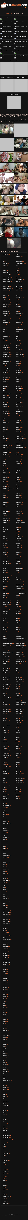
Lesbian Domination (20, 641)
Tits (3, 1178)
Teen (4, 1128)
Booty (4, 497)
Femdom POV (18, 356)
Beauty (4, 434)
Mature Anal (18, 713)
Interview (17, 570)
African (4, 268)
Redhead (5, 932)
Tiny (4, 1164)
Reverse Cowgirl (6, 939)
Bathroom (5, 429)
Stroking (4, 1092)
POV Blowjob (5, 823)
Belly (4, 440)
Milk (16, 727)
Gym (17, 484)
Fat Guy (17, 340)
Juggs (17, 600)
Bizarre (4, 468)
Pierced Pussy (6, 855)
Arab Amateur (5, 336)
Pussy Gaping (6, 912)
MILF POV (18, 684)
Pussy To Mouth (6, 926)
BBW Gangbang (6, 393)
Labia (17, 616)
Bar (3, 420)
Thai (4, 1144)
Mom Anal (5, 741)
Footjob (17, 390)
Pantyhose (5, 830)
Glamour (17, 459)
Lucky (17, 670)
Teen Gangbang (6, 1135)
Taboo (4, 1114)
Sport (4, 1062)
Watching (18, 753)
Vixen (17, 744)
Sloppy (4, 1026)
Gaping (17, 429)
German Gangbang (20, 438)
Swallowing (5, 1105)
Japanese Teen (19, 590)
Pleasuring (5, 869)
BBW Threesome (6, 397)
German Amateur (19, 434)
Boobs (4, 493)
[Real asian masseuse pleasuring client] (21, 68)
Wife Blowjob (18, 773)
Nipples (4, 778)
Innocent (17, 556)
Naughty (4, 771)
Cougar (4, 629)
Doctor (4, 718)
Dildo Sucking (6, 711)
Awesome (5, 386)
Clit (3, 588)
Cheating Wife (6, 563)
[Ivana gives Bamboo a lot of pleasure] (21, 38)
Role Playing (5, 946)
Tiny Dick (5, 1167)
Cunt (4, 691)
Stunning (5, 1098)
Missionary (5, 730)
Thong (4, 1148)
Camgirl (4, 540)
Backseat (5, 409)
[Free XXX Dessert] (7, 200)
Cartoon (4, 547)
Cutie (4, 693)
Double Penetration (20, 263)
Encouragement (19, 297)
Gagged (17, 420)
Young (17, 798)
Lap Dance (18, 622)
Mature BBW (18, 716)
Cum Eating (5, 661)
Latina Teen (18, 629)
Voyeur (17, 748)
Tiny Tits (4, 1169)
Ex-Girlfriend (18, 309)
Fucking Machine (19, 411)
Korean (17, 613)
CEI (3, 534)
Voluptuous (18, 746)
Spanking (5, 1055)
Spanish (4, 1053)
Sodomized (5, 1042)
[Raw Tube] (21, 130)
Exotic (17, 311)
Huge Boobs (18, 538)
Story (4, 1073)
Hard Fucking (18, 502)
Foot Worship (18, 388)
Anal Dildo (5, 309)
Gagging (17, 422)
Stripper (4, 1087)
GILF (17, 418)
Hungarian (18, 545)
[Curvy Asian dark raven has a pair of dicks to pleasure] (7, 85)
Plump (4, 873)
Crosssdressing (6, 645)
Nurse (4, 782)
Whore (17, 766)
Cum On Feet (5, 677)
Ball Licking (5, 413)
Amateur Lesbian (6, 281)
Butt (3, 527)
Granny (17, 479)
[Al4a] (21, 211)
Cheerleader (5, 565)
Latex (17, 625)
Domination (5, 725)
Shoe (4, 998)
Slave (4, 1021)
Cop (4, 620)
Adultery (4, 265)
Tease (4, 1126)
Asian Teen (5, 363)
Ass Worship (5, 377)
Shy (3, 1010)
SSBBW (4, 969)
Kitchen (17, 609)
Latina (17, 627)
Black (4, 470)
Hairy (17, 488)
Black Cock (5, 472)
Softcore (4, 1044)
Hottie (17, 534)
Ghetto (17, 450)
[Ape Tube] (21, 168)
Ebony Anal (18, 281)
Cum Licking (5, 670)
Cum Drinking (6, 659)
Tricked (4, 1194)
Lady (17, 620)
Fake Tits (17, 331)
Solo (4, 1046)
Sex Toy (4, 989)
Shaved (4, 996)
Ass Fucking (5, 368)
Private (4, 891)
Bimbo (4, 461)
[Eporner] (7, 189)
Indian (17, 554)
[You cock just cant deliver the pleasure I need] (7, 19)
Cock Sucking (6, 604)
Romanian (5, 948)
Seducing (5, 980)
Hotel (17, 531)
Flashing (17, 381)
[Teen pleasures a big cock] (7, 23)
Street (4, 1085)
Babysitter (5, 404)
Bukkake (4, 513)
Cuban (4, 647)
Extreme (17, 318)
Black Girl (5, 475)
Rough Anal (5, 955)
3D (3, 256)
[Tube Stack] (21, 189)
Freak (17, 395)
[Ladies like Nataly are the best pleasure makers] (21, 48)
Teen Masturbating (7, 1139)
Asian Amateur (6, 343)
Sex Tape (5, 987)
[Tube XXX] (21, 221)
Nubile (4, 780)
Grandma (18, 475)
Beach (4, 431)
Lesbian (17, 634)
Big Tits (4, 454)
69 (3, 261)
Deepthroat (5, 704)
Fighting (17, 361)
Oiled (4, 791)
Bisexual (4, 463)
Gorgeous (18, 470)
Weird (17, 757)
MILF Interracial (19, 681)
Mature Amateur (19, 711)
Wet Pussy (18, 762)
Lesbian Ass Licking (20, 638)
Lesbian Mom (18, 652)
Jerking (17, 595)
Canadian (5, 543)
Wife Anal (18, 771)
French (17, 397)
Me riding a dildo (7, 60)
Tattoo (4, 1121)
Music (4, 762)
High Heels (18, 511)
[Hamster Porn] (14, 5)
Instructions (18, 561)
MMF (17, 686)
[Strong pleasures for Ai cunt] (21, 28)
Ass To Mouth (5, 374)
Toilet (4, 1183)
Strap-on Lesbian (6, 1082)
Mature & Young (19, 709)
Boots (4, 495)
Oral (4, 803)
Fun (16, 413)
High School (18, 513)
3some (4, 258)
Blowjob (4, 486)
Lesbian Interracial (19, 647)
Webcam (17, 755)
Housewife (18, 536)
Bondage (5, 490)
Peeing (4, 839)
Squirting (5, 1069)
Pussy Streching (6, 923)
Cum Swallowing (6, 681)
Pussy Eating (5, 910)
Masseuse (18, 697)
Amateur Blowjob (6, 274)
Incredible (18, 552)
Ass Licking (5, 370)
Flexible (17, 384)
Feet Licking (18, 349)
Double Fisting (19, 261)
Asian (4, 340)
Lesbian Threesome (20, 661)
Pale (4, 826)
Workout (17, 789)
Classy (4, 586)
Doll (3, 722)
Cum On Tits (5, 679)
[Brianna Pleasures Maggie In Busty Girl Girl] (7, 28)
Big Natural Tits (6, 452)
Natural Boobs (6, 766)
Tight (4, 1158)
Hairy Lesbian (18, 490)
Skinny (4, 1014)
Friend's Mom (18, 406)
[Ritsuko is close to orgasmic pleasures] (21, 19)
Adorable (5, 263)
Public (4, 896)
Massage (17, 695)
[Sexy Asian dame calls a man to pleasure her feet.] (21, 33)
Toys (4, 1192)
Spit (3, 1060)
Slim (4, 1023)
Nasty (4, 764)
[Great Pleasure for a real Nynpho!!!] (21, 53)
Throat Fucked (6, 1153)
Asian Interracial (6, 354)
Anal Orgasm (5, 318)
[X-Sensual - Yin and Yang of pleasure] (7, 33)
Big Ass (4, 443)
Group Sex (18, 481)
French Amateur (19, 399)
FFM (16, 320)
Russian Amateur (6, 962)
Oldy (4, 800)
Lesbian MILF (18, 650)
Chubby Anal (5, 577)
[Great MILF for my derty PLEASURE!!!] (7, 53)
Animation (5, 327)
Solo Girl (4, 1048)
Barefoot (4, 424)
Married (17, 693)
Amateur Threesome (7, 288)
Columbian (5, 613)
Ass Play (4, 372)
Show (4, 1005)
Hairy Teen (18, 495)
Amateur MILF (6, 283)
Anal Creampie (6, 304)
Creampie (5, 638)
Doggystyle (5, 720)
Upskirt (17, 735)
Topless (4, 1189)
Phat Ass (4, 851)
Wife (16, 769)
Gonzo (17, 468)
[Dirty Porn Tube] (7, 221)
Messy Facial (18, 720)
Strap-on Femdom (6, 1080)
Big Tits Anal (5, 456)
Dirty (4, 713)
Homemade (18, 520)
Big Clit (4, 447)
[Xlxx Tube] (7, 232)
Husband (17, 547)
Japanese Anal (19, 581)
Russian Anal (5, 964)
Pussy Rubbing (6, 921)
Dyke (17, 274)
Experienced (18, 313)
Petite (4, 848)
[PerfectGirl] (7, 157)
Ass (3, 365)
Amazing (4, 293)
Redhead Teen (6, 935)
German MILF (18, 440)
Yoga (17, 796)
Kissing (17, 606)
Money (4, 748)
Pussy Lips (5, 916)
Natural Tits (5, 769)
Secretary (5, 978)
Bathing (4, 427)
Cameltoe (5, 538)
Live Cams (18, 666)
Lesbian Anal (18, 636)
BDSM (4, 399)
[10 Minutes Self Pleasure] (21, 23)
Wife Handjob (18, 775)
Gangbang (18, 427)
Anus (4, 331)
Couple (4, 631)
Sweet (4, 1107)
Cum (4, 654)
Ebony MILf (18, 288)
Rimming (5, 944)
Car (3, 545)
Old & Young (5, 794)
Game (17, 424)
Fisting (17, 377)
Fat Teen (17, 345)
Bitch (4, 465)
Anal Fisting (5, 313)
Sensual (4, 985)
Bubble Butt (5, 511)
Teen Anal (5, 1130)
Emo (17, 295)
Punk (4, 903)
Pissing (4, 864)
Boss (4, 500)
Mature (17, 706)
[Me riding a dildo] (7, 68)
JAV (16, 575)
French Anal (18, 402)
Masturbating (18, 700)
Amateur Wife (5, 290)
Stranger (4, 1076)
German (17, 431)
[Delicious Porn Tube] (7, 211)
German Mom (18, 443)
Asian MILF (5, 359)
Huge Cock (18, 540)
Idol (16, 550)
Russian (4, 960)
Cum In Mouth (6, 666)
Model (4, 737)
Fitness (17, 379)
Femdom (17, 352)
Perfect (4, 844)
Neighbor (5, 773)
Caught (4, 554)
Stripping (5, 1089)
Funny (17, 415)
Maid (17, 688)
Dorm (17, 254)
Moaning (4, 735)
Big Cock (5, 450)
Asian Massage (6, 361)
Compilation (5, 616)
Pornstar (4, 878)
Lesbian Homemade (20, 645)
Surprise (4, 1103)
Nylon (4, 787)
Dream (17, 265)
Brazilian (4, 504)
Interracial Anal (19, 568)
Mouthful (4, 757)
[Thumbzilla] (14, 243)
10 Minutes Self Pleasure (21, 21)
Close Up (5, 593)
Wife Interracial (19, 780)
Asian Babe (5, 347)
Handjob (17, 497)
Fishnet (17, 374)
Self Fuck (5, 982)
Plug (4, 871)
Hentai (17, 506)
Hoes (17, 515)
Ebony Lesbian (19, 286)
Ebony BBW (18, 283)
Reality (4, 930)
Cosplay (4, 622)
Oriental (4, 812)
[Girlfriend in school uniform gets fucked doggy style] (7, 38)
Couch (4, 627)
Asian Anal (5, 345)
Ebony (17, 277)
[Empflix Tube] (21, 143)
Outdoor (4, 814)
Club (4, 597)
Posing (4, 882)
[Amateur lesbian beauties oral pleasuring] (14, 102)
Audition (4, 381)
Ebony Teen (18, 290)
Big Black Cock (6, 445)
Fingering (18, 368)
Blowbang (5, 484)
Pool (4, 876)
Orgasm (4, 807)
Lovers (17, 668)
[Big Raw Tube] (7, 144)
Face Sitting (18, 324)
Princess (4, 889)
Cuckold (4, 650)
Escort (17, 302)
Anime (4, 329)
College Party (5, 611)
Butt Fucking (5, 529)
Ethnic (17, 304)
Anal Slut (5, 320)
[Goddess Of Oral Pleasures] (7, 48)
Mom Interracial (6, 744)
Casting (4, 552)
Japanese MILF (19, 588)
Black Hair (5, 477)
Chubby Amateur (6, 575)
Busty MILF (5, 522)
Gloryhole (18, 463)
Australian (5, 384)
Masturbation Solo (19, 704)
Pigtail (4, 860)
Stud (4, 1094)
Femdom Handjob (19, 354)
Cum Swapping (6, 684)
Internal (17, 563)
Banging (4, 418)
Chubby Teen (5, 579)
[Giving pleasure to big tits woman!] (7, 57)
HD (16, 486)
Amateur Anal (5, 272)
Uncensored (5, 1203)
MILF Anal (18, 677)
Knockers (18, 611)
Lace (17, 618)
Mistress (4, 732)
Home (17, 518)
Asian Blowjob (6, 349)
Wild (16, 785)
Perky (4, 846)
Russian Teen (6, 966)
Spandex (5, 1051)
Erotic (17, 299)
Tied (4, 1155)
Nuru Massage (6, 785)
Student (4, 1096)
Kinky (17, 604)
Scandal (4, 971)
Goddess (17, 465)
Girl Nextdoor (18, 454)
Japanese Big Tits (19, 584)
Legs (17, 631)
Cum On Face (6, 675)
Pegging (4, 841)
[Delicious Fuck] (21, 200)
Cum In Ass (5, 663)
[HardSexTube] (21, 157)
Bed (3, 436)
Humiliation (18, 543)
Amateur (4, 270)
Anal (4, 297)
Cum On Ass (5, 672)
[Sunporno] (21, 178)
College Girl (5, 609)
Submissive (5, 1101)
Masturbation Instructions (21, 702)
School (4, 973)
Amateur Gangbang (7, 277)
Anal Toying (5, 322)
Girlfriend (17, 456)
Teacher (4, 1123)
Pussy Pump (5, 919)
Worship (17, 791)
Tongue (4, 1185)
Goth (17, 472)
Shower (4, 1007)
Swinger (4, 1110)
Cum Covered (6, 656)
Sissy (4, 1012)
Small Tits (5, 1030)
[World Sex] (21, 232)
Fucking (17, 409)
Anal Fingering (6, 311)
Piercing (4, 857)
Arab (4, 334)
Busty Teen (5, 525)
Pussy (4, 905)
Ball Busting (5, 411)
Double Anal (18, 256)
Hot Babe (18, 529)
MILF (17, 675)
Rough (4, 953)
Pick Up (4, 853)
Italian (17, 572)
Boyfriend (5, 502)
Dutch (17, 272)
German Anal (18, 436)
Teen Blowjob (5, 1133)
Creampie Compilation (7, 641)
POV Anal (5, 821)
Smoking (4, 1032)
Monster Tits (5, 753)
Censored (5, 559)
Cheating (5, 561)
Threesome (5, 1151)
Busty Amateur (6, 518)
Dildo (4, 706)
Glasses (17, 461)
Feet (16, 347)
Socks (4, 1039)
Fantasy (17, 334)
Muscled (4, 760)
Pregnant (5, 885)
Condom (4, 618)
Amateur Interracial (7, 279)
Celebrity (5, 556)
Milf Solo (17, 725)
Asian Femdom (6, 352)
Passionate (5, 837)
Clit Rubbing (5, 590)
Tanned (4, 1119)
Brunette (4, 509)
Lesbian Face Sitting (20, 643)
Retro (4, 937)
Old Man (4, 796)
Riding (4, 941)
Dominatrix (5, 727)
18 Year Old (5, 254)
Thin (4, 1146)
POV (4, 819)
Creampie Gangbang (7, 643)
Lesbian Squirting (19, 656)
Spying (4, 1067)
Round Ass (5, 957)
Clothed (4, 595)
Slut (3, 1028)
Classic (4, 581)
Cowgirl (4, 634)
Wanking (17, 750)
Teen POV (5, 1142)
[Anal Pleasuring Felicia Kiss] (21, 43)
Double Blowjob (19, 258)
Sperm (4, 1057)
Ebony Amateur (19, 279)
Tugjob (4, 1198)
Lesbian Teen (18, 659)
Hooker (17, 525)
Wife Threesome (19, 782)
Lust (16, 672)
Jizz (16, 597)
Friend (17, 404)
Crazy (4, 636)
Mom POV (5, 746)
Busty (4, 515)
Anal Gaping (5, 315)
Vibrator (17, 737)
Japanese (18, 579)
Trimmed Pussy (6, 1196)
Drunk (17, 270)
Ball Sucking (5, 415)
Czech (4, 695)
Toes (4, 1180)
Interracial (18, 565)
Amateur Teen (6, 286)
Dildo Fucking (6, 709)
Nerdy (4, 775)
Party (4, 835)
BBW (4, 388)
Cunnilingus (5, 688)
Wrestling (18, 794)
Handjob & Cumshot (20, 500)
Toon (4, 1187)
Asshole (4, 379)
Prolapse (5, 894)
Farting (17, 336)
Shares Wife (5, 992)
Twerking (5, 1201)
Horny (17, 527)
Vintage (17, 739)
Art (3, 338)
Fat (16, 338)
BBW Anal (5, 390)
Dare (4, 702)
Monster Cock (6, 750)
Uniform (17, 730)
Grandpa (17, 477)
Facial (17, 327)
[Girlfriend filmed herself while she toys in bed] (21, 57)
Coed (4, 606)
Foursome (18, 393)
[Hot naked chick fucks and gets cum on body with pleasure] (7, 43)
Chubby (4, 572)
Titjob (4, 1176)
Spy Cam (5, 1064)
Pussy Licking (6, 914)
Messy (17, 718)
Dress (17, 268)
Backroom (5, 406)
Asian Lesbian (6, 356)
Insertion (17, 559)
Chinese (4, 568)
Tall (3, 1117)
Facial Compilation (19, 329)
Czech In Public (6, 697)
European (18, 306)
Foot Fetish (18, 386)
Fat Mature (18, 343)
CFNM (4, 536)
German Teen (18, 445)
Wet (16, 760)
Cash (4, 550)
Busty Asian (5, 520)
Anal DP (4, 306)
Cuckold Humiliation (7, 652)
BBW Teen (5, 395)
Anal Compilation (6, 302)
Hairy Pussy (18, 493)
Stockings (5, 1071)
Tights (4, 1162)
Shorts (4, 1003)
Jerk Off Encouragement (21, 593)
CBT (4, 531)
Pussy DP (5, 907)
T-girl (4, 1112)
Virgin (17, 741)
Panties (4, 828)
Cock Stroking (6, 602)
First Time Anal (19, 372)
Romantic (5, 951)
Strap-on (4, 1078)
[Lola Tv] (7, 129)
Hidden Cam (18, 509)
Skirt (4, 1017)
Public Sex (5, 898)
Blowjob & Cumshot (7, 488)
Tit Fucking (5, 1171)
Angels (4, 324)
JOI (16, 577)
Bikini (4, 459)
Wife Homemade (19, 778)
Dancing (4, 700)
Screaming (5, 976)
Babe (4, 402)
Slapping (5, 1019)
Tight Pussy (5, 1160)
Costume (5, 625)
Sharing (4, 994)
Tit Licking (5, 1173)
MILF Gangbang (19, 679)
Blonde (4, 481)
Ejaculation (18, 293)
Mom (4, 739)
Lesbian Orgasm (19, 654)
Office (4, 789)
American (5, 295)
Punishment (5, 901)
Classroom (5, 584)
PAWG (4, 816)
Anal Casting (5, 299)
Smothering (5, 1035)
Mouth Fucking (6, 755)
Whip (17, 764)
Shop (4, 1001)
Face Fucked (18, 322)
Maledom (18, 691)
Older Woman (6, 798)
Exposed (17, 315)
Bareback (5, 422)
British (4, 506)
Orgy (4, 810)
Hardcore (18, 504)
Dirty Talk (5, 716)
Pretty (4, 887)
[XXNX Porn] (7, 178)
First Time (18, 370)
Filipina (17, 363)
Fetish (17, 359)
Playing (4, 866)
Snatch (4, 1037)
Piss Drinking (5, 862)
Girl (16, 452)
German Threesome (20, 447)
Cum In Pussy (6, 668)
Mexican (17, 722)
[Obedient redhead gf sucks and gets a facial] (21, 85)
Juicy (17, 602)
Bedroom (5, 438)
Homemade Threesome (21, 522)
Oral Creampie (6, 805)
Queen (4, 928)
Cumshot (5, 686)
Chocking (5, 570)
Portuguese (5, 880)
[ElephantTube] (7, 168)
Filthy (17, 365)
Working (17, 787)
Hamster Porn (8, 13)
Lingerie (17, 663)
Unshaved (18, 732)
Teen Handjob (6, 1137)
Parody (4, 832)
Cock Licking (5, 600)
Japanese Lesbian (19, 586)
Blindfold (4, 479)
